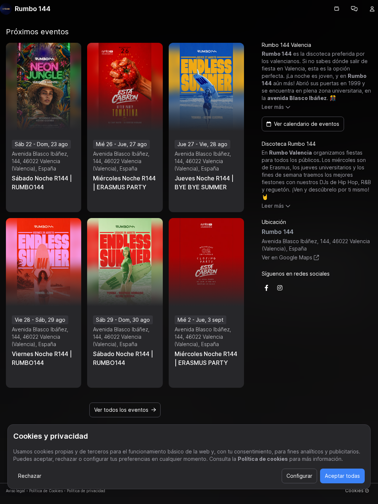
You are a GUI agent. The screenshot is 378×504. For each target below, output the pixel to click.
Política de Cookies (46, 491)
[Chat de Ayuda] (354, 9)
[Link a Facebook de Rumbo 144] (266, 287)
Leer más (273, 107)
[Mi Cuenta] (372, 9)
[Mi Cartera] (337, 9)
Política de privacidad (86, 491)
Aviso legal (15, 491)
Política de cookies (263, 459)
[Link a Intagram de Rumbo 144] (279, 287)
